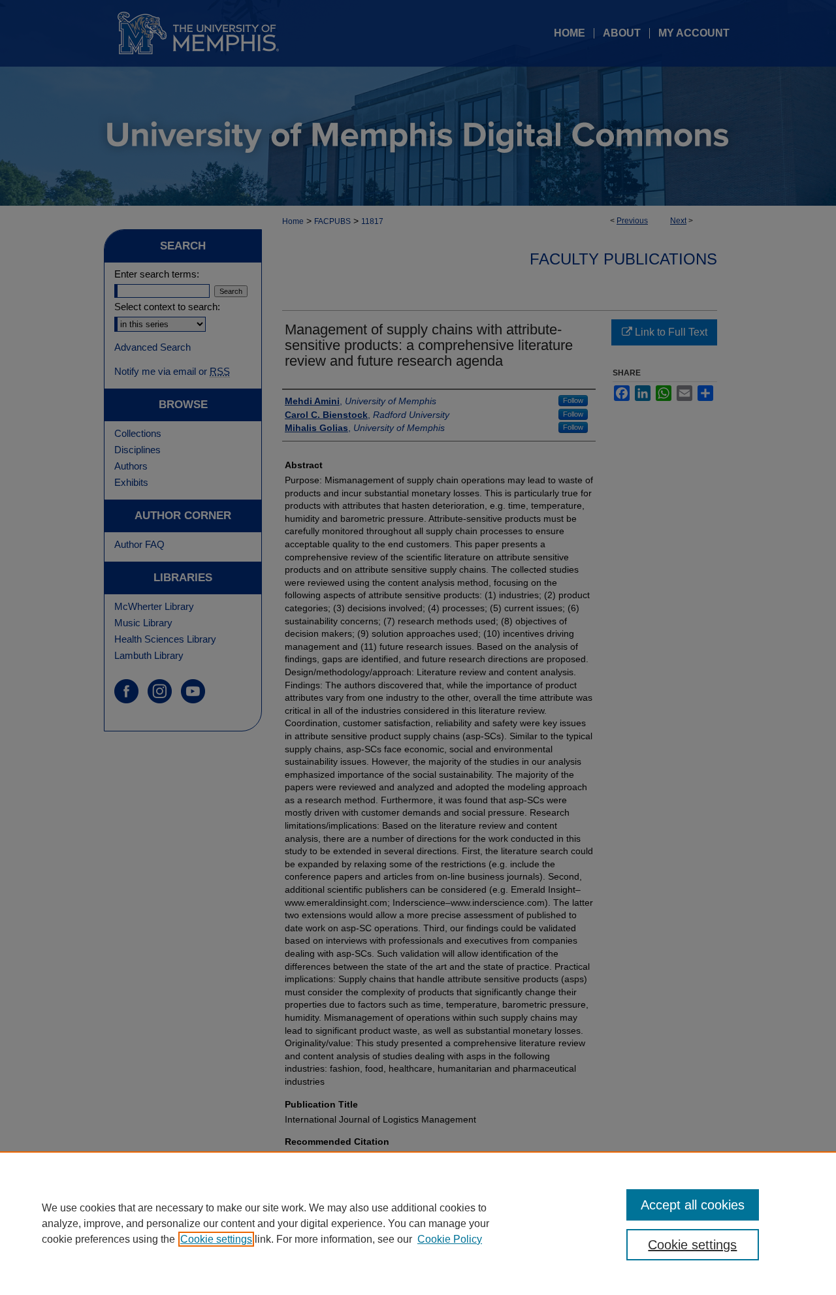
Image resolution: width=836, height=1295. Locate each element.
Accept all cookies (693, 1205)
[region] (418, 1223)
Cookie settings (216, 1239)
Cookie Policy (449, 1239)
